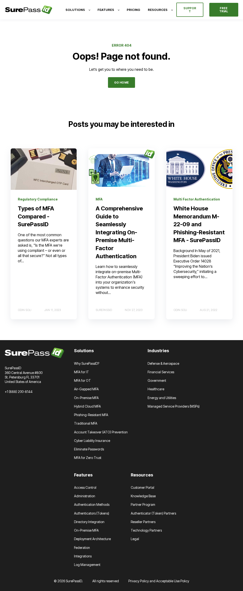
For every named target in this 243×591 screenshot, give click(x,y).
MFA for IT (81, 372)
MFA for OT (82, 380)
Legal (135, 539)
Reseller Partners (143, 522)
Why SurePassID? (86, 363)
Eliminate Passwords (89, 449)
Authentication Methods (91, 504)
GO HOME (121, 82)
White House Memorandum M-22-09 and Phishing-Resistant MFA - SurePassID (199, 224)
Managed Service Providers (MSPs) (174, 406)
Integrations (83, 556)
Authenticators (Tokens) (91, 513)
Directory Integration (89, 522)
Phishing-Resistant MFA (91, 415)
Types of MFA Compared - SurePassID (36, 216)
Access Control (85, 487)
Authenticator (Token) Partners (153, 513)
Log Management (87, 565)
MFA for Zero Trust (87, 458)
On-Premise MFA (86, 398)
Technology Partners (146, 530)
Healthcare (156, 389)
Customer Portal (142, 487)
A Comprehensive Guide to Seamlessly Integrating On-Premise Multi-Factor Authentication (119, 232)
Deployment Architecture (92, 539)
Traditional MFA (85, 423)
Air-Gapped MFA (86, 389)
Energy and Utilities (162, 398)
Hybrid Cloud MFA (87, 406)
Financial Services (161, 372)
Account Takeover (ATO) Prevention (101, 432)
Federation (82, 548)
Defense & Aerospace (163, 363)
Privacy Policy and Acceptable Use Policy (158, 581)
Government (157, 380)
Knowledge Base (143, 496)
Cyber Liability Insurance (92, 441)
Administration (84, 496)
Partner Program (143, 504)
